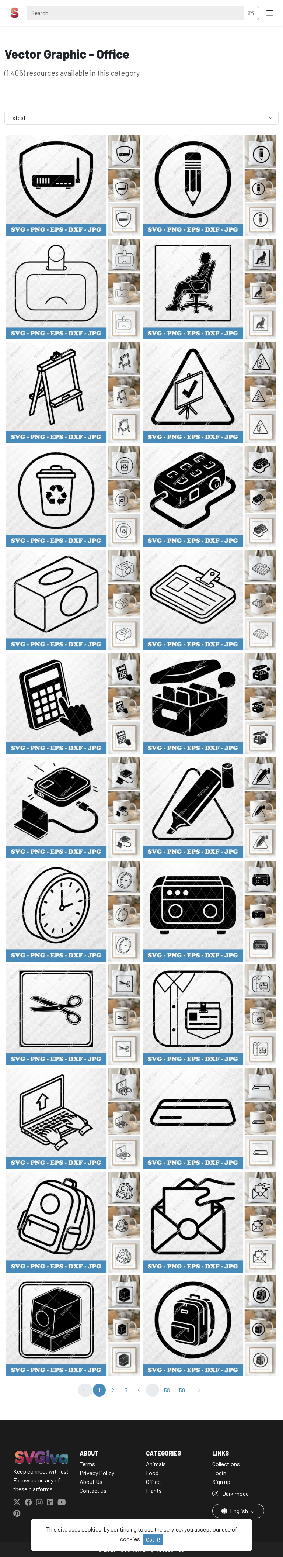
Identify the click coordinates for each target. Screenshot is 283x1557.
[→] (197, 1390)
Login (219, 1472)
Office (153, 1481)
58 (167, 1390)
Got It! (153, 1539)
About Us (91, 1481)
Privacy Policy (97, 1472)
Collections (226, 1463)
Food (152, 1472)
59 (182, 1390)
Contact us (93, 1490)
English (239, 1510)
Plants (154, 1490)
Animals (156, 1463)
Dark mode (235, 1493)
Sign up (221, 1481)
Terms (87, 1463)
